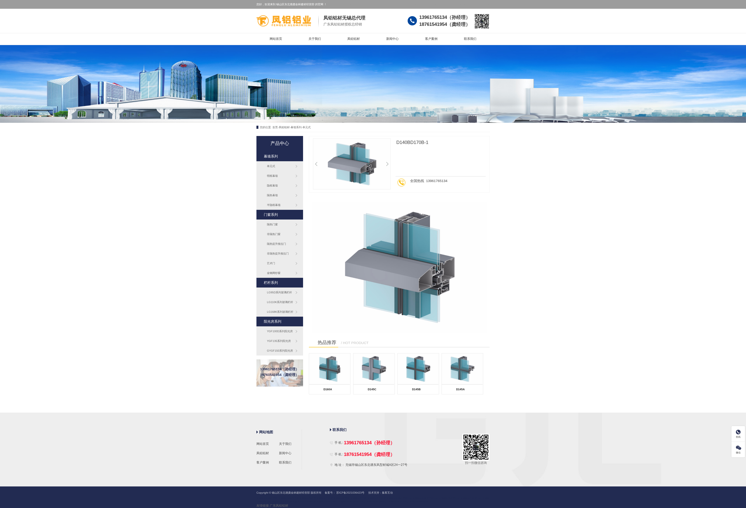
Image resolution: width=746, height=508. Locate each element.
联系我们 (470, 38)
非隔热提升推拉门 (278, 253)
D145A (460, 389)
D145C (372, 389)
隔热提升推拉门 (276, 243)
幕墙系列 (296, 127)
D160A (327, 389)
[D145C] (374, 368)
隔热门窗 (272, 224)
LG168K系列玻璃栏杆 (280, 311)
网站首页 (276, 38)
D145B (416, 389)
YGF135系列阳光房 (279, 340)
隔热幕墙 (272, 195)
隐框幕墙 (272, 185)
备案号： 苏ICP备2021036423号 (343, 492)
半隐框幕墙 (274, 205)
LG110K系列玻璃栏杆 (280, 302)
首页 (275, 127)
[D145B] (418, 368)
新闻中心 (392, 38)
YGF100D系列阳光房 (280, 331)
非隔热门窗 (274, 234)
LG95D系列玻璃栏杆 (279, 292)
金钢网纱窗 (274, 272)
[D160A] (329, 368)
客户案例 (431, 38)
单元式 (306, 127)
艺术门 (271, 263)
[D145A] (462, 368)
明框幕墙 (272, 175)
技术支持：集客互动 (380, 492)
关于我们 (315, 38)
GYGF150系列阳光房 (280, 350)
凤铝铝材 (353, 38)
